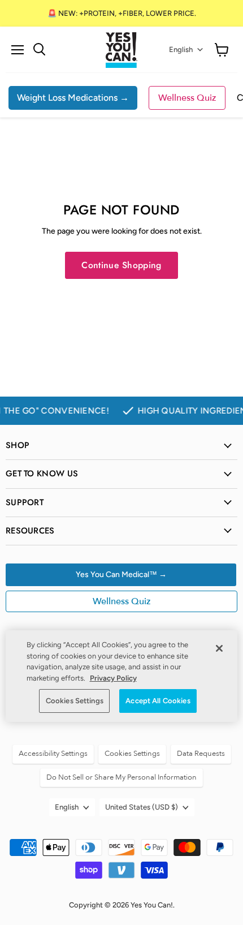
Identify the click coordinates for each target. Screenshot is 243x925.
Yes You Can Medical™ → (121, 574)
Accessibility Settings (53, 753)
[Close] (219, 648)
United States (141, 807)
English (181, 49)
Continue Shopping (121, 265)
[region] (121, 676)
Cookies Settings (74, 700)
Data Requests (201, 753)
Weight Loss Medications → (73, 97)
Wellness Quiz (187, 98)
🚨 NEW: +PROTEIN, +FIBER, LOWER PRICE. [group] (121, 13)
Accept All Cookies (157, 700)
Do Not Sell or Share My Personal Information (121, 777)
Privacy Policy (113, 678)
